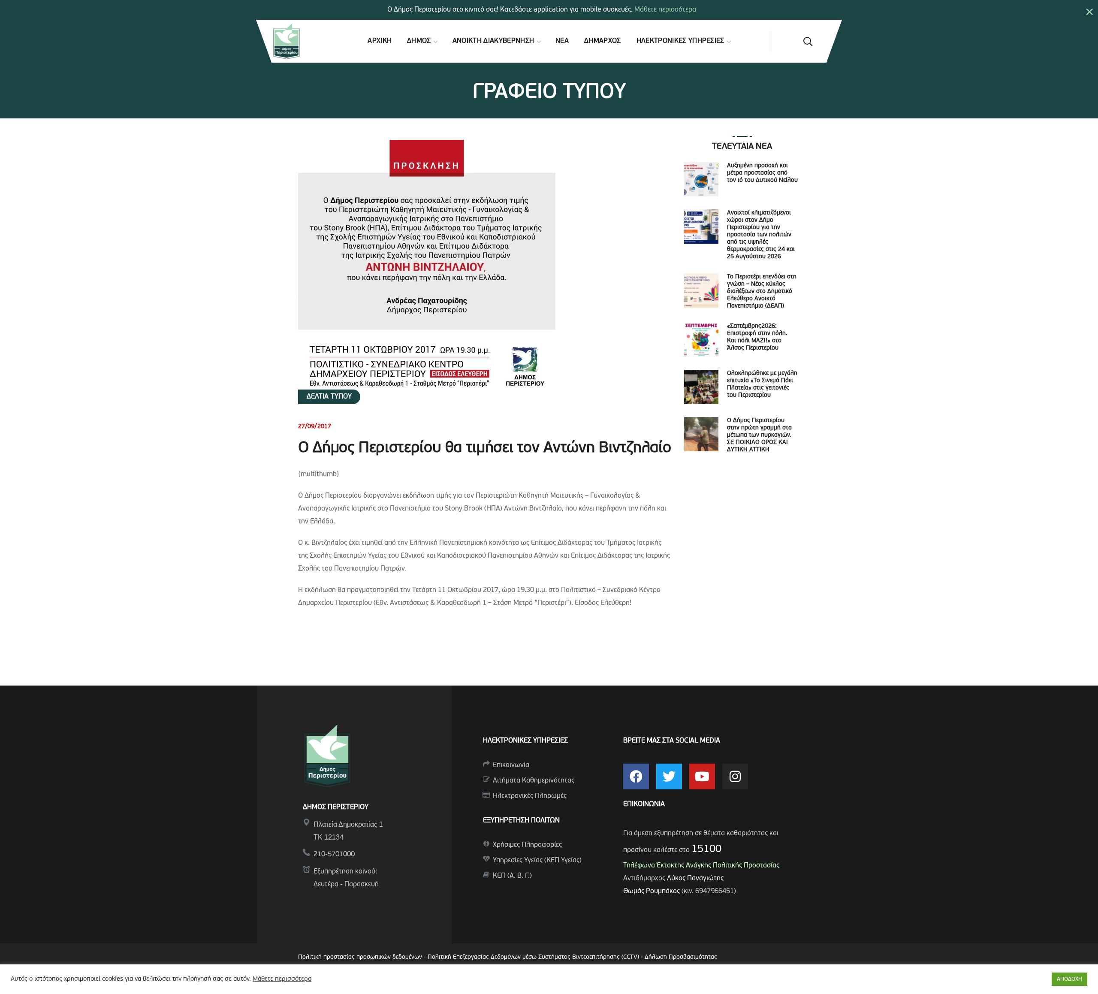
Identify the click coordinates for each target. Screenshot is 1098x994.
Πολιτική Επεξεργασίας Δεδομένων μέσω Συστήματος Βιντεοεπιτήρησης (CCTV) (534, 957)
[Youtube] (702, 776)
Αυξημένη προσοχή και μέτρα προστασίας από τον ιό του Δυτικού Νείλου (762, 173)
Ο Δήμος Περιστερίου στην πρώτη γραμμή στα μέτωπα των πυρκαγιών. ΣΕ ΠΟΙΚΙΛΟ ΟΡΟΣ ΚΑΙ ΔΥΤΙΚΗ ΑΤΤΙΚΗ (759, 435)
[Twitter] (669, 776)
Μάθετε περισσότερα (665, 9)
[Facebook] (636, 776)
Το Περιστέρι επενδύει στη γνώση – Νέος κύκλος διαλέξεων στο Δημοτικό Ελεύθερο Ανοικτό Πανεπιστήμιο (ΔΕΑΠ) (761, 291)
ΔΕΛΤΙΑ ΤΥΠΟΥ (329, 396)
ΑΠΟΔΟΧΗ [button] (1069, 979)
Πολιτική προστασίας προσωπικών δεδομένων (360, 957)
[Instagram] (735, 776)
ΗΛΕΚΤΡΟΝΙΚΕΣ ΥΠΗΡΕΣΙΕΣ (525, 740)
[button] (807, 41)
